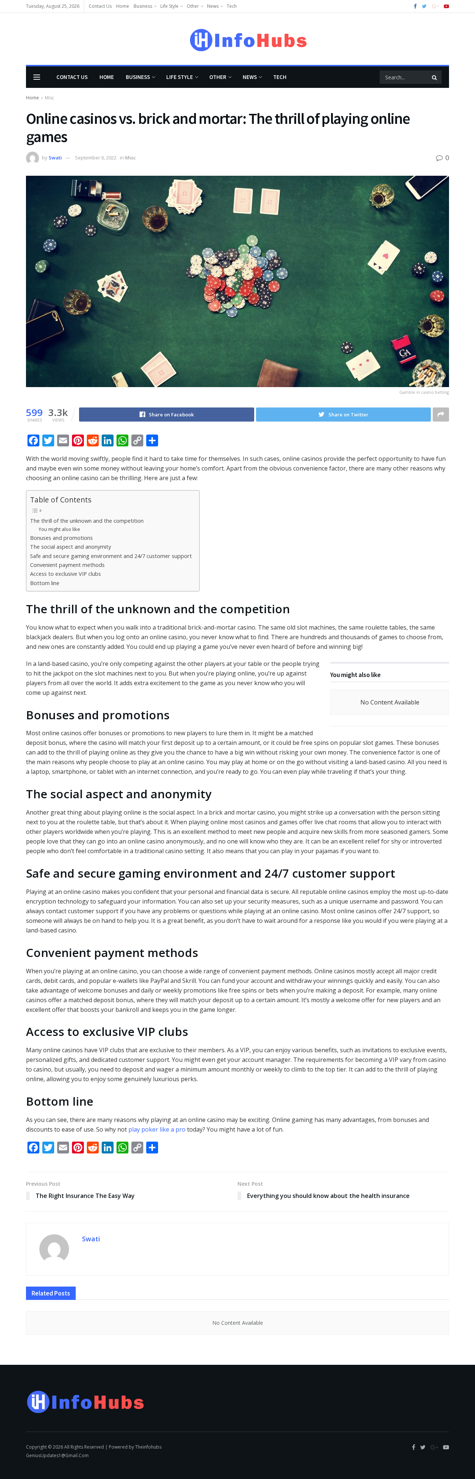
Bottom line (44, 583)
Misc (49, 98)
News (213, 6)
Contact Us (100, 6)
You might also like (59, 529)
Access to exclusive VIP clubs (65, 573)
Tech (232, 6)
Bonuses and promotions (61, 537)
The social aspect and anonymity (70, 546)
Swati (55, 157)
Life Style (169, 6)
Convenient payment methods (67, 564)
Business (143, 6)
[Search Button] (435, 77)
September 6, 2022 (96, 157)
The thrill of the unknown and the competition (87, 520)
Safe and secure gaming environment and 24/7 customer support (111, 555)
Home (122, 6)
